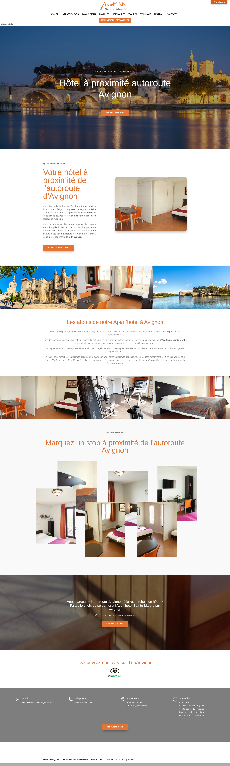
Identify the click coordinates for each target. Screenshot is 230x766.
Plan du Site (96, 759)
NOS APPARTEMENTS (115, 113)
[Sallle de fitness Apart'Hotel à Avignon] (151, 230)
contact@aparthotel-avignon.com (37, 702)
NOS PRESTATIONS (115, 623)
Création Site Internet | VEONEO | (121, 759)
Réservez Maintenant (59, 248)
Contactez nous (115, 727)
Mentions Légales (51, 759)
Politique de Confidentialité (75, 759)
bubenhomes (6, 24)
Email (25, 698)
